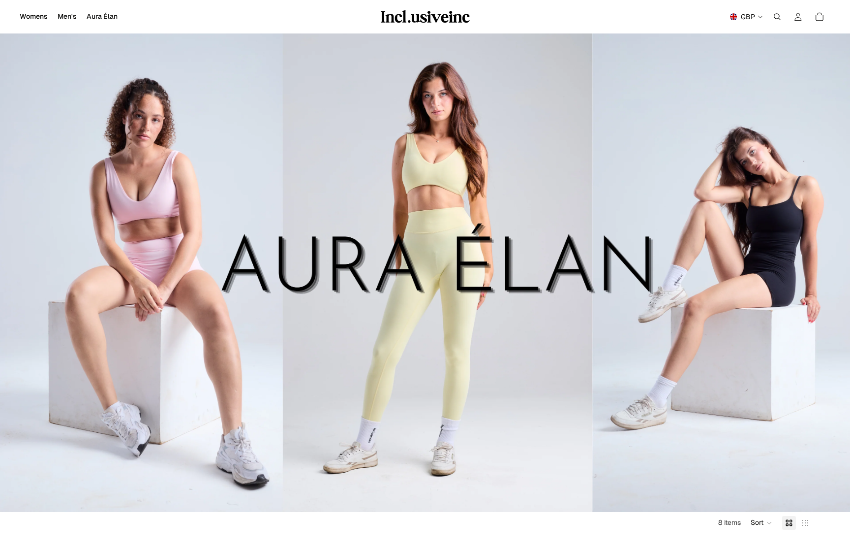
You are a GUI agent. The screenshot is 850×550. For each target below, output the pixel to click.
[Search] (777, 17)
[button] (761, 523)
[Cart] (819, 17)
